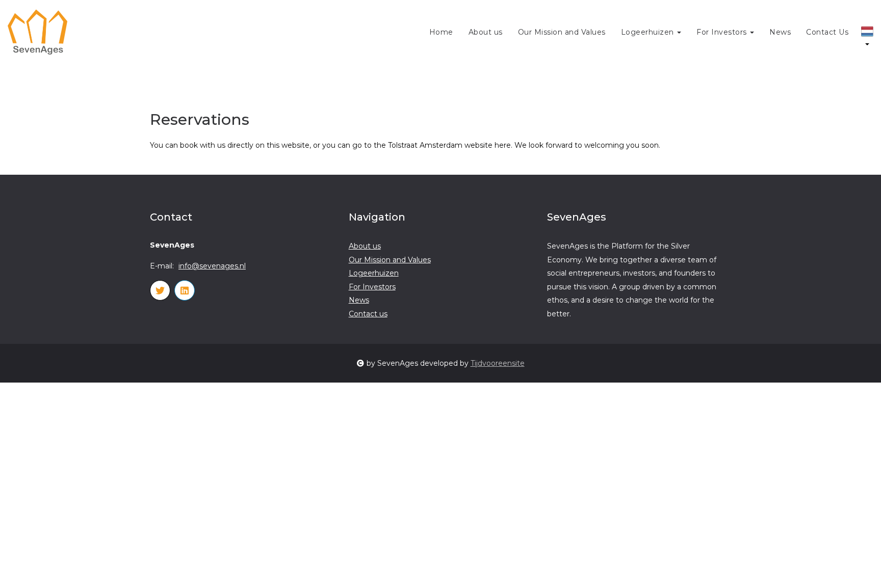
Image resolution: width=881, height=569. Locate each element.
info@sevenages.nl (212, 265)
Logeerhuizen (649, 32)
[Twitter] (160, 290)
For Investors (722, 32)
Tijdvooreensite (498, 363)
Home (441, 32)
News (780, 32)
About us (486, 32)
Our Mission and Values (562, 32)
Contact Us (827, 32)
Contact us (368, 313)
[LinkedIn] (184, 290)
